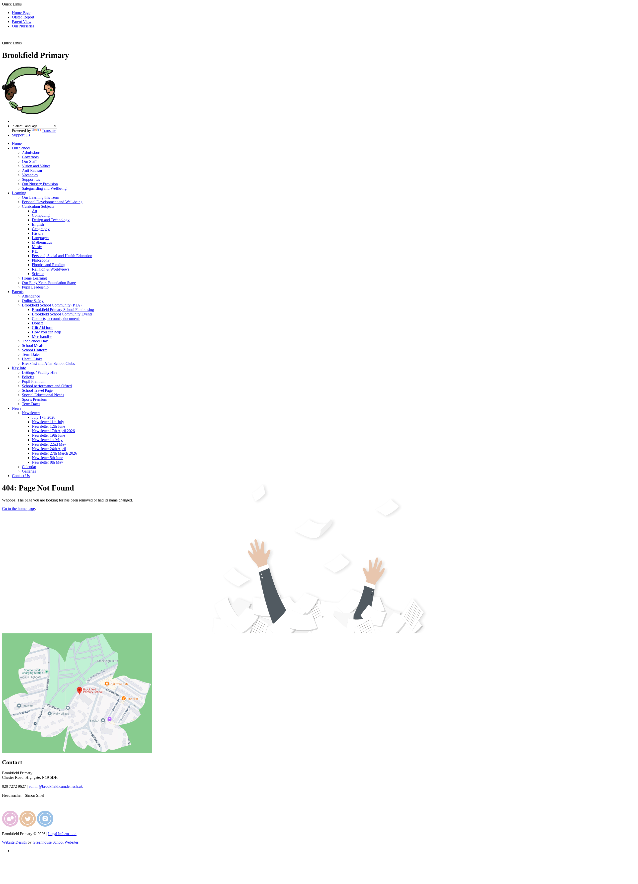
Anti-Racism (32, 170)
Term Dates (31, 354)
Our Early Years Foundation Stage (49, 283)
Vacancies (30, 175)
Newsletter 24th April (49, 449)
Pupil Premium (33, 381)
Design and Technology (51, 220)
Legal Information (62, 834)
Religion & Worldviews (50, 269)
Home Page (21, 12)
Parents (17, 292)
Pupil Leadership (35, 287)
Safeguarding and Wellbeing (44, 188)
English (38, 224)
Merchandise (42, 336)
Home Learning (34, 278)
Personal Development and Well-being (52, 202)
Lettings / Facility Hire (39, 372)
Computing (41, 215)
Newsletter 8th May (47, 462)
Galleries (29, 471)
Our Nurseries (23, 26)
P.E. (35, 251)
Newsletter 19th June (48, 435)
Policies (28, 377)
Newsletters (31, 413)
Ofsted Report (23, 17)
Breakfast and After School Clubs (48, 363)
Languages (40, 238)
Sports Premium (34, 399)
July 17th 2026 (43, 417)
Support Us (21, 135)
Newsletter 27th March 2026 (54, 453)
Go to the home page (18, 508)
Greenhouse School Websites (56, 842)
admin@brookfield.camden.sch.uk (56, 786)
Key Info (19, 368)
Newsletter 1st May (47, 440)
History (38, 233)
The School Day (35, 341)
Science (38, 274)
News (16, 408)
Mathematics (42, 242)
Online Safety (33, 300)
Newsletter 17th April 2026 (53, 431)
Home (17, 143)
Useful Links (32, 359)
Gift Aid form (42, 327)
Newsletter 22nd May (49, 444)
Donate (37, 323)
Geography (41, 229)
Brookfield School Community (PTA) (51, 305)
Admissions (31, 152)
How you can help (46, 332)
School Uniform (34, 350)
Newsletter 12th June (48, 426)
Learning (19, 193)
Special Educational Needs (43, 395)
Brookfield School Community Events (62, 314)
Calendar (29, 467)
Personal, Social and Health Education (62, 256)
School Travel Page (37, 390)
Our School (21, 148)
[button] (23, 42)
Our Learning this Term (40, 197)
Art (34, 211)
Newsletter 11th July (48, 422)
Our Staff (29, 161)
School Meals (32, 345)
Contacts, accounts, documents (56, 318)
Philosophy (41, 260)
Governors (30, 157)
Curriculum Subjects (38, 206)
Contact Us (21, 476)
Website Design (14, 842)
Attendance (31, 296)
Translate (49, 130)
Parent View (21, 21)
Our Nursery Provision (40, 184)
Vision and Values (36, 166)
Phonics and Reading (48, 265)
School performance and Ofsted (47, 386)
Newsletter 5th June (47, 458)
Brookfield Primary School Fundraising (63, 309)
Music (37, 247)
